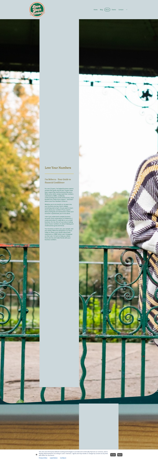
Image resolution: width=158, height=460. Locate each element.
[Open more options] (126, 9)
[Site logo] (37, 10)
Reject (120, 455)
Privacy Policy (43, 458)
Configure (63, 458)
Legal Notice (53, 458)
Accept (113, 455)
